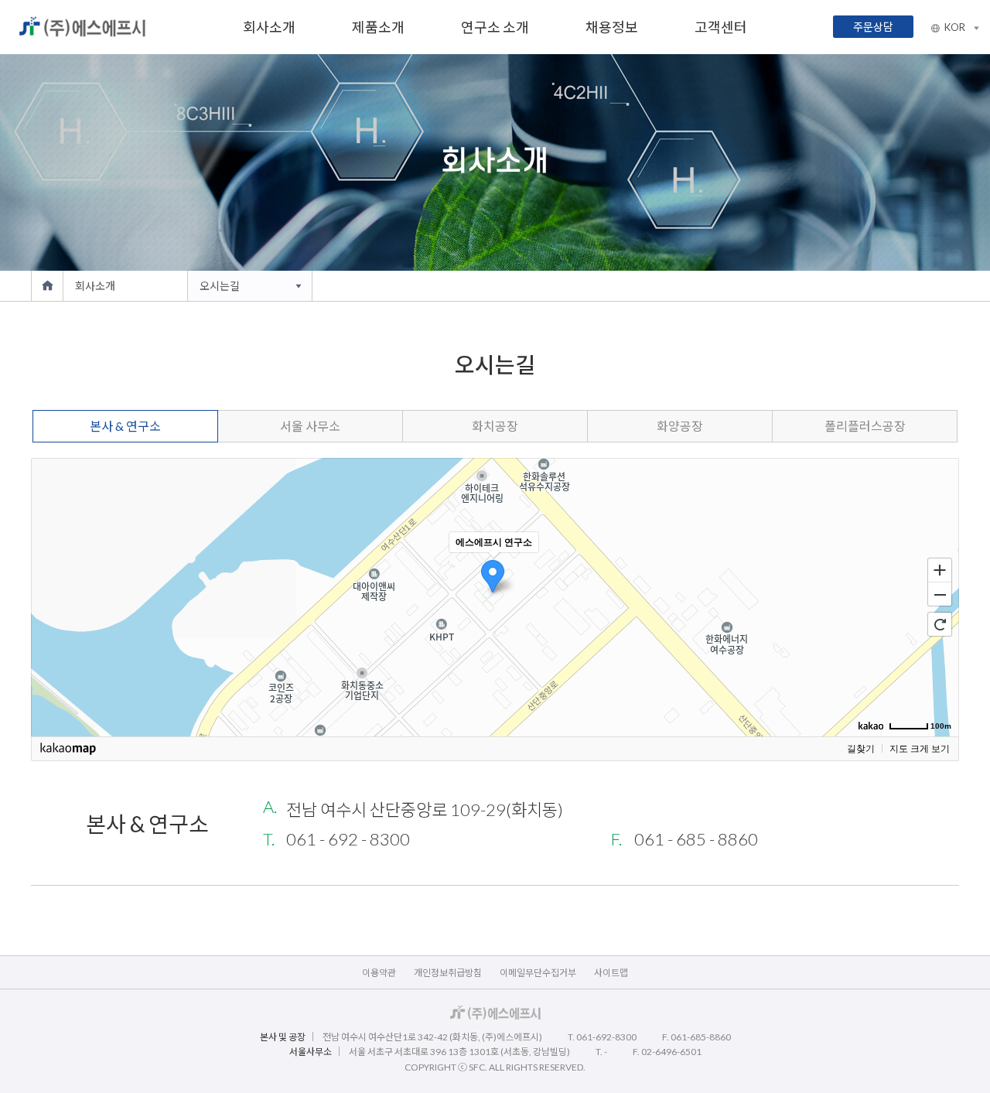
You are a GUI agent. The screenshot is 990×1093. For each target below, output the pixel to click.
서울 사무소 (310, 425)
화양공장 (680, 425)
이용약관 (379, 973)
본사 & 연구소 (125, 425)
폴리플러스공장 (865, 425)
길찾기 (861, 748)
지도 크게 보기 (919, 748)
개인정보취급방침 (448, 973)
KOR (956, 27)
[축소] (940, 595)
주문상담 (873, 26)
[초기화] (940, 624)
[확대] (940, 569)
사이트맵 (611, 973)
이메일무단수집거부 (538, 973)
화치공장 (495, 425)
